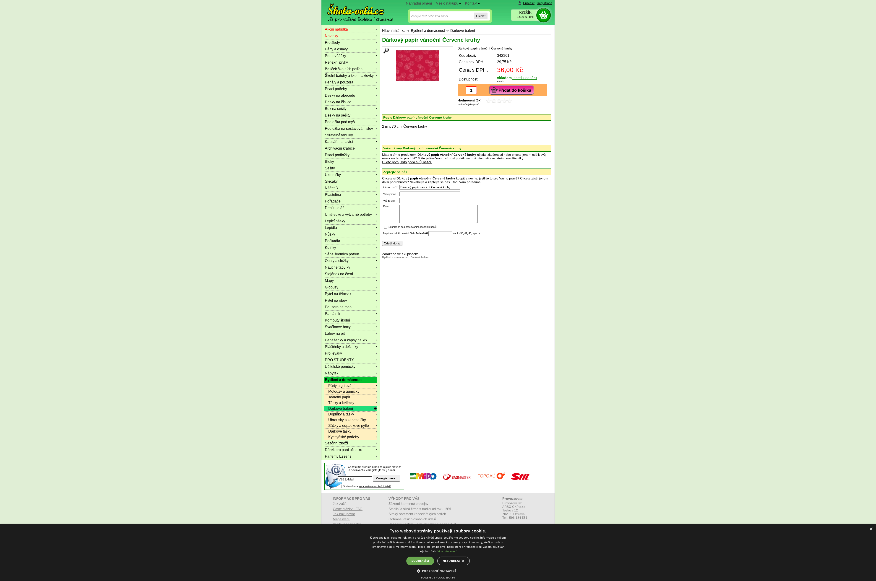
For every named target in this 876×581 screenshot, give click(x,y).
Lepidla (331, 228)
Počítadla (332, 241)
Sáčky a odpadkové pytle (348, 426)
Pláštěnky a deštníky (341, 347)
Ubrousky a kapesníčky (347, 420)
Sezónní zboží (336, 443)
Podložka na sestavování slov (349, 128)
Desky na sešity (337, 115)
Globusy (331, 287)
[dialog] (438, 552)
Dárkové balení (462, 31)
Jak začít (340, 504)
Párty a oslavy (336, 49)
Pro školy (332, 42)
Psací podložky (337, 155)
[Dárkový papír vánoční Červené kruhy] (418, 65)
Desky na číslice (338, 102)
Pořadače (333, 201)
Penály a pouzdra (339, 82)
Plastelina (333, 195)
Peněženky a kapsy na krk (346, 340)
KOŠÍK (525, 12)
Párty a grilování (341, 386)
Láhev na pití (335, 333)
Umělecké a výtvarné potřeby (348, 214)
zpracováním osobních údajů (420, 227)
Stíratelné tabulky (339, 135)
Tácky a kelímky (341, 403)
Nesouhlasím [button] (453, 561)
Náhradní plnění (419, 3)
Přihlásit (528, 3)
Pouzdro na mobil (339, 307)
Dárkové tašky (339, 431)
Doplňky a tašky (341, 414)
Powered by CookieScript (438, 577)
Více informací (447, 551)
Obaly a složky (337, 261)
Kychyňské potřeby (343, 437)
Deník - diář (334, 208)
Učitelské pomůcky (340, 366)
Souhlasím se (367, 486)
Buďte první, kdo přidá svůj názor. (407, 162)
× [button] (871, 529)
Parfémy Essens (338, 456)
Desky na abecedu (340, 95)
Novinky (331, 36)
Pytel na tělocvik (338, 294)
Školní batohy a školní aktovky (349, 76)
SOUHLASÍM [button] (420, 561)
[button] (438, 571)
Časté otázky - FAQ (347, 509)
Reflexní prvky (336, 62)
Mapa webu (341, 519)
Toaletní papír (339, 397)
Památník (332, 314)
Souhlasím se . (412, 227)
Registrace (544, 3)
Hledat (480, 16)
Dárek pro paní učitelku (343, 450)
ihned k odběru (524, 78)
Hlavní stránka (393, 31)
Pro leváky (333, 353)
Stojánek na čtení (339, 274)
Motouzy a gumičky (343, 391)
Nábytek (331, 373)
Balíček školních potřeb (343, 69)
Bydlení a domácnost (428, 31)
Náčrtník (331, 188)
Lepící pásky (335, 221)
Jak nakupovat (344, 514)
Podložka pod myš (340, 122)
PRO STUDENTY (339, 360)
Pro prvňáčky (335, 56)
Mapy (329, 281)
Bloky (329, 161)
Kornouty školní (337, 320)
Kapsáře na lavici (339, 142)
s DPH (525, 17)
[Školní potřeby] (356, 9)
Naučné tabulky (337, 267)
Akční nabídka (336, 29)
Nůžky (330, 234)
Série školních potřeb (342, 254)
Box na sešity (336, 109)
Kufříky (330, 247)
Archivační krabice (340, 148)
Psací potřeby (336, 89)
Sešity (330, 168)
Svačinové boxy (338, 327)
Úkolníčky (333, 175)
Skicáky (331, 181)
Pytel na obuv (336, 300)
